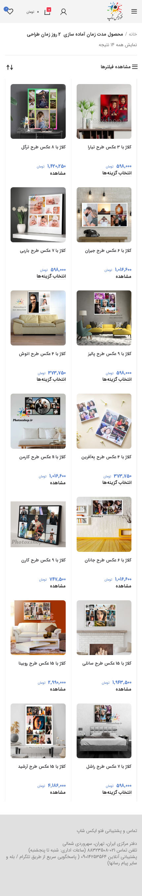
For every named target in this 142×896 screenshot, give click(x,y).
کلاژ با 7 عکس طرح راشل (108, 766)
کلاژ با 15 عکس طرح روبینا (42, 663)
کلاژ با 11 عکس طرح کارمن (42, 457)
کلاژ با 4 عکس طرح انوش (42, 353)
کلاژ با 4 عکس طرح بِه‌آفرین (106, 457)
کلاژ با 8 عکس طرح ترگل (43, 147)
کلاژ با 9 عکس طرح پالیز (109, 353)
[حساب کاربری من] (63, 11)
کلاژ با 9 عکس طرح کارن (43, 560)
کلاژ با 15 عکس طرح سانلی (106, 663)
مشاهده (58, 173)
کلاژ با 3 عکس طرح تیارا (109, 147)
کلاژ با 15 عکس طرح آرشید (42, 766)
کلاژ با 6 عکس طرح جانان (108, 560)
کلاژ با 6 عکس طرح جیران (108, 250)
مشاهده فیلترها (116, 67)
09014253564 (94, 856)
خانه (133, 34)
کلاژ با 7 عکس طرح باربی (43, 250)
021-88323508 (101, 850)
